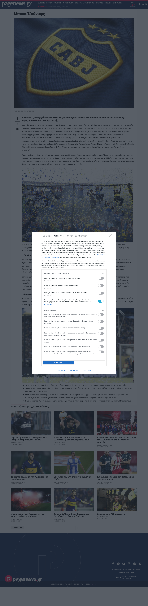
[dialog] (74, 303)
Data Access (74, 370)
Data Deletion (61, 370)
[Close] (111, 236)
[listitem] (74, 273)
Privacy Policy (86, 370)
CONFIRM (58, 362)
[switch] (101, 278)
